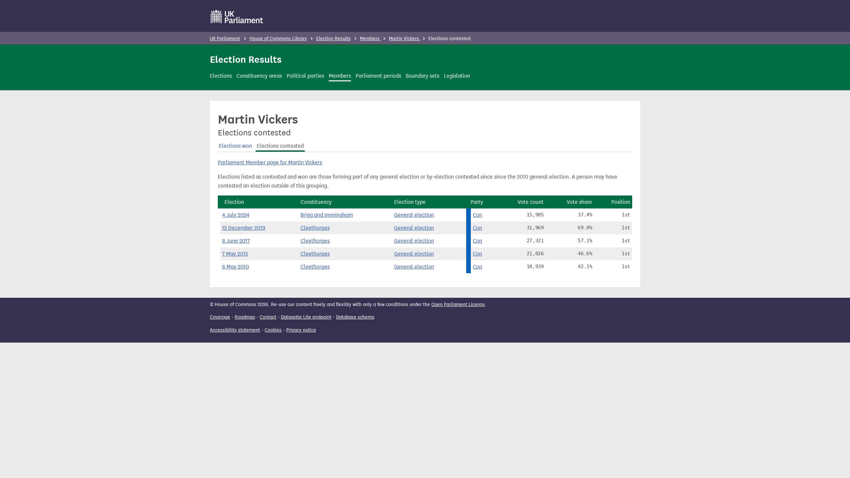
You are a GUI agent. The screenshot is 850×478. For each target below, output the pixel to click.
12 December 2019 (243, 228)
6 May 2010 (235, 267)
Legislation (457, 76)
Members (370, 38)
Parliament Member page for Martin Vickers (270, 162)
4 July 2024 (235, 215)
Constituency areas (259, 76)
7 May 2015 (235, 254)
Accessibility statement (235, 330)
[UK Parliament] (237, 16)
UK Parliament (225, 38)
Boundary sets (422, 76)
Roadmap (245, 317)
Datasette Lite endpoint (306, 317)
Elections (221, 76)
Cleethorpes (315, 228)
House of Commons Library (278, 38)
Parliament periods (378, 76)
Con (477, 215)
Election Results (333, 38)
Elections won (235, 146)
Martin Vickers (404, 38)
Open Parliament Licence (458, 304)
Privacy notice (301, 330)
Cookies (273, 330)
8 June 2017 (236, 241)
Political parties (305, 76)
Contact (268, 317)
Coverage (220, 317)
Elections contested (280, 146)
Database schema (355, 317)
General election (414, 215)
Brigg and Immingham (326, 215)
